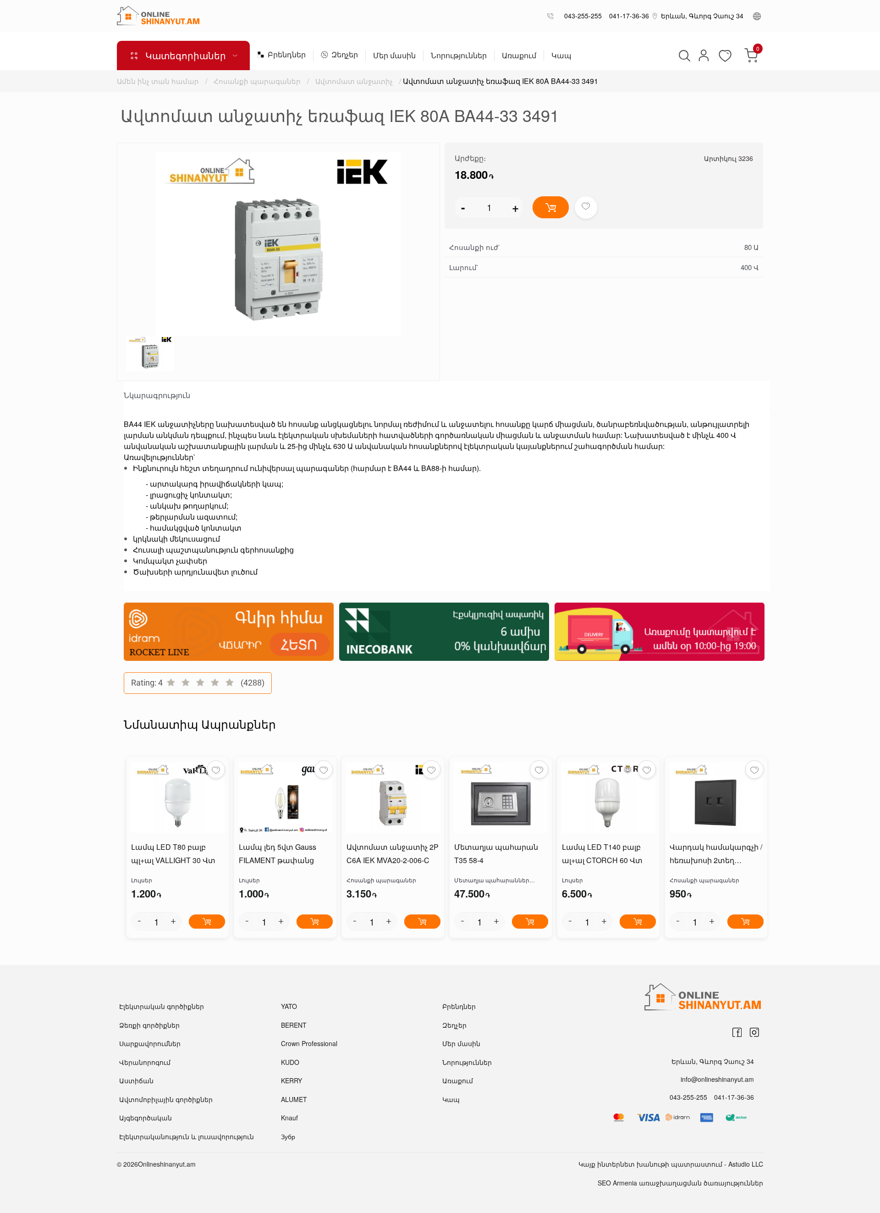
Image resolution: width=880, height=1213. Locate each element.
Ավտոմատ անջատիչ (354, 81)
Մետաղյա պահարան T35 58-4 (496, 853)
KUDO (290, 1062)
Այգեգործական (145, 1117)
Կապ (561, 56)
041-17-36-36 (627, 15)
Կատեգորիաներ (185, 55)
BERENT (294, 1025)
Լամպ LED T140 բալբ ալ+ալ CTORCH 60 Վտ (602, 853)
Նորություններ (459, 56)
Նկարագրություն (157, 395)
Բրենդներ (287, 55)
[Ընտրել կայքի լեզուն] (757, 15)
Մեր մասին (394, 56)
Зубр (288, 1136)
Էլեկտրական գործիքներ (161, 1006)
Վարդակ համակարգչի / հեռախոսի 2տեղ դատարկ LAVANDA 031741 (716, 854)
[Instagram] (754, 1032)
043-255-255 (581, 15)
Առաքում (519, 56)
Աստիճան (136, 1080)
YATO (289, 1006)
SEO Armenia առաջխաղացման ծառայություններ (680, 1182)
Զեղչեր (344, 55)
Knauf (289, 1117)
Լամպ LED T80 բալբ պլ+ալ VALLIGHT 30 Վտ (173, 853)
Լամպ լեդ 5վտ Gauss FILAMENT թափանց (277, 853)
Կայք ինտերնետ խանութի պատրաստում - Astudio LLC (670, 1164)
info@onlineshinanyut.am (717, 1079)
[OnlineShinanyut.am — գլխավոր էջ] (158, 15)
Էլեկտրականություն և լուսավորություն (186, 1136)
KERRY (291, 1080)
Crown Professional (309, 1043)
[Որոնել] (683, 55)
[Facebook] (737, 1032)
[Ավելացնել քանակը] (173, 921)
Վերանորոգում (144, 1062)
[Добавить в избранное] (586, 207)
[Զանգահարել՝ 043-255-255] (552, 16)
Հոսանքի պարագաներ (257, 81)
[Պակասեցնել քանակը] (139, 921)
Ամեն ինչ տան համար (158, 81)
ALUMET (294, 1099)
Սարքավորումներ (150, 1043)
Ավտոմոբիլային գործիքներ (166, 1099)
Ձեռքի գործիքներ (149, 1025)
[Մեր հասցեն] (655, 15)
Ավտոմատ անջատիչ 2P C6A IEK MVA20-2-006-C (392, 853)
